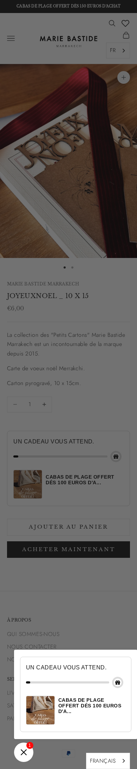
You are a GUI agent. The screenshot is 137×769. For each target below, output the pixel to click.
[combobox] (108, 761)
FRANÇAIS (103, 761)
